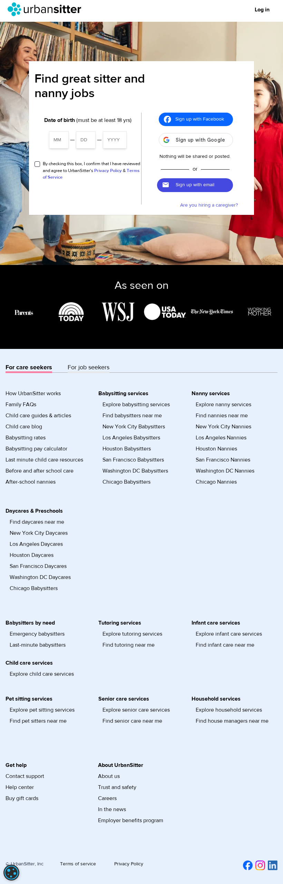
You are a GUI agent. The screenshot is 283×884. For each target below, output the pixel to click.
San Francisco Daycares (38, 566)
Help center (20, 787)
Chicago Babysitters (126, 481)
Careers (107, 798)
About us (109, 776)
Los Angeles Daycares (36, 544)
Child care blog (24, 426)
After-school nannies (31, 481)
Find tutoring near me (129, 644)
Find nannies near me (222, 415)
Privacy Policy (108, 170)
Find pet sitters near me (38, 720)
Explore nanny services (223, 404)
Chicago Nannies (216, 481)
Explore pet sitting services (42, 709)
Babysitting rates (26, 437)
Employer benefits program (130, 820)
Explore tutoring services (132, 633)
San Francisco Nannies (223, 459)
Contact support (25, 776)
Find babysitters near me (132, 415)
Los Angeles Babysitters (131, 437)
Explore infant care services (229, 633)
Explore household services (229, 709)
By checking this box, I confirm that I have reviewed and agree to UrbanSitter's (91, 170)
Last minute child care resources (44, 459)
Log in (262, 9)
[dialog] (11, 873)
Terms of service (78, 864)
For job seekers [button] (88, 367)
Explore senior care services (136, 709)
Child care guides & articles (38, 415)
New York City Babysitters (134, 426)
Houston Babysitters (127, 448)
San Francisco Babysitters (133, 459)
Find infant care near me (225, 644)
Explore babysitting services (136, 404)
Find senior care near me (132, 720)
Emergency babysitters (37, 633)
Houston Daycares (31, 555)
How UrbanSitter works (33, 393)
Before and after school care (40, 470)
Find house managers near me (232, 720)
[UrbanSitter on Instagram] (259, 865)
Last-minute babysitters (38, 644)
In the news (112, 809)
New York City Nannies (223, 426)
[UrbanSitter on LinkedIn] (271, 865)
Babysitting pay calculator (36, 448)
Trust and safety (117, 787)
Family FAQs (21, 404)
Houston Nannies (216, 448)
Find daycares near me (37, 522)
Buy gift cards (22, 798)
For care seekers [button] (29, 367)
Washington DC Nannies (225, 470)
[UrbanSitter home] (46, 9)
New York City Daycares (39, 533)
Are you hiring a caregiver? (209, 205)
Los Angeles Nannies (221, 437)
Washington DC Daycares (40, 577)
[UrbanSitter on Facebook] (246, 865)
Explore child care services (42, 674)
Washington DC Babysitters (135, 470)
